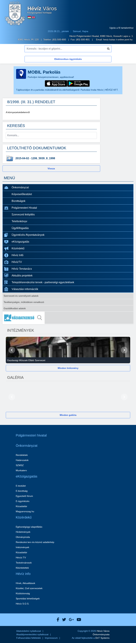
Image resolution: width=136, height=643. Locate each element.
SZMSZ (20, 465)
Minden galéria (68, 415)
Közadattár (21, 506)
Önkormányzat (20, 187)
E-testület (21, 485)
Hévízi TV (21, 557)
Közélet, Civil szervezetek (29, 588)
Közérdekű (18, 248)
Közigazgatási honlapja (42, 10)
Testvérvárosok (24, 562)
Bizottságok (18, 201)
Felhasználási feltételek (28, 638)
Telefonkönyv (19, 221)
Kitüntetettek (22, 567)
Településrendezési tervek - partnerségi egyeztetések (43, 282)
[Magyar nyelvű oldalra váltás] (29, 17)
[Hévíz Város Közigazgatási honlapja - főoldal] (14, 13)
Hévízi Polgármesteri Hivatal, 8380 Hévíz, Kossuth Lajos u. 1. (101, 36)
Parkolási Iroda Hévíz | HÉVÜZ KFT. (99, 89)
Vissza (51, 168)
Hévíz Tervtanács (22, 268)
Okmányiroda (23, 537)
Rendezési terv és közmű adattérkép (35, 542)
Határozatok (22, 460)
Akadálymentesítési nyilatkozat (32, 634)
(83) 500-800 (59, 39)
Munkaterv (21, 470)
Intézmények (22, 547)
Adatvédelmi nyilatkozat (28, 631)
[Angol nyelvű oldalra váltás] (33, 17)
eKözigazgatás (20, 241)
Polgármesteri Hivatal (24, 207)
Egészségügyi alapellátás (29, 526)
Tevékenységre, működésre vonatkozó (24, 302)
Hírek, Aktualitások (25, 583)
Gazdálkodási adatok (15, 308)
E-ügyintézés (22, 501)
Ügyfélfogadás (20, 228)
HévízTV (17, 262)
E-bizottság (22, 491)
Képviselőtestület (22, 194)
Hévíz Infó (17, 255)
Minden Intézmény (68, 368)
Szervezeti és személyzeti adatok (21, 295)
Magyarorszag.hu (25, 511)
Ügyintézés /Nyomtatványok (28, 234)
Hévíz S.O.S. (22, 603)
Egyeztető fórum (24, 496)
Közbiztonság (23, 593)
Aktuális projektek (22, 275)
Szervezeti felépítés (23, 214)
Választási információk (25, 289)
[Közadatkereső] (68, 318)
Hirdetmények (23, 532)
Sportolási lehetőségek (28, 598)
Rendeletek (22, 455)
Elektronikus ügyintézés (68, 59)
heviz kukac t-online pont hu (118, 39)
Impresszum (51, 638)
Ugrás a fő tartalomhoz (121, 27)
